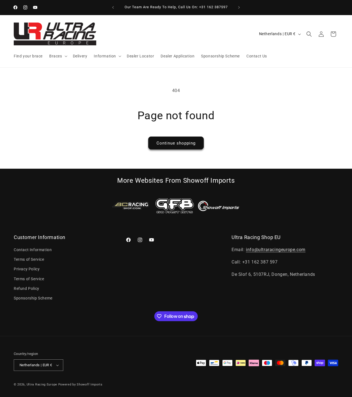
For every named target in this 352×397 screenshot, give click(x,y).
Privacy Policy (27, 269)
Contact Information (33, 250)
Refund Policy (26, 288)
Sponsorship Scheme (33, 298)
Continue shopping (176, 143)
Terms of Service (29, 259)
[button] (58, 56)
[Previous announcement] (113, 7)
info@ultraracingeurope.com (276, 249)
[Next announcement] (239, 7)
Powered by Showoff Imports (80, 384)
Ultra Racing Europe (42, 384)
